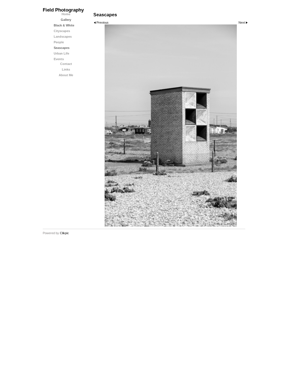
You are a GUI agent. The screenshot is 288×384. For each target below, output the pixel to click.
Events (59, 59)
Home (66, 14)
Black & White (64, 25)
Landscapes (63, 36)
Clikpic (64, 233)
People (59, 42)
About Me (66, 75)
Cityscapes (62, 31)
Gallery (66, 19)
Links (66, 69)
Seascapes (61, 47)
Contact (66, 63)
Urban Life (61, 53)
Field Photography (63, 10)
